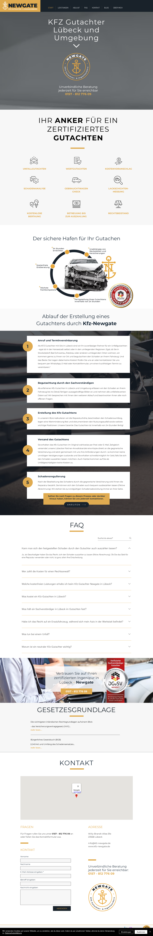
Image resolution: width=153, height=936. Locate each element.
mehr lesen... (36, 730)
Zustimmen (141, 932)
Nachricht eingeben (29, 887)
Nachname (25, 864)
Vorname (24, 856)
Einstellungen (126, 932)
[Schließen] (150, 932)
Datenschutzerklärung (13, 933)
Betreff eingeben (27, 880)
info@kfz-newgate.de (99, 843)
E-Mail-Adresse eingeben (31, 872)
